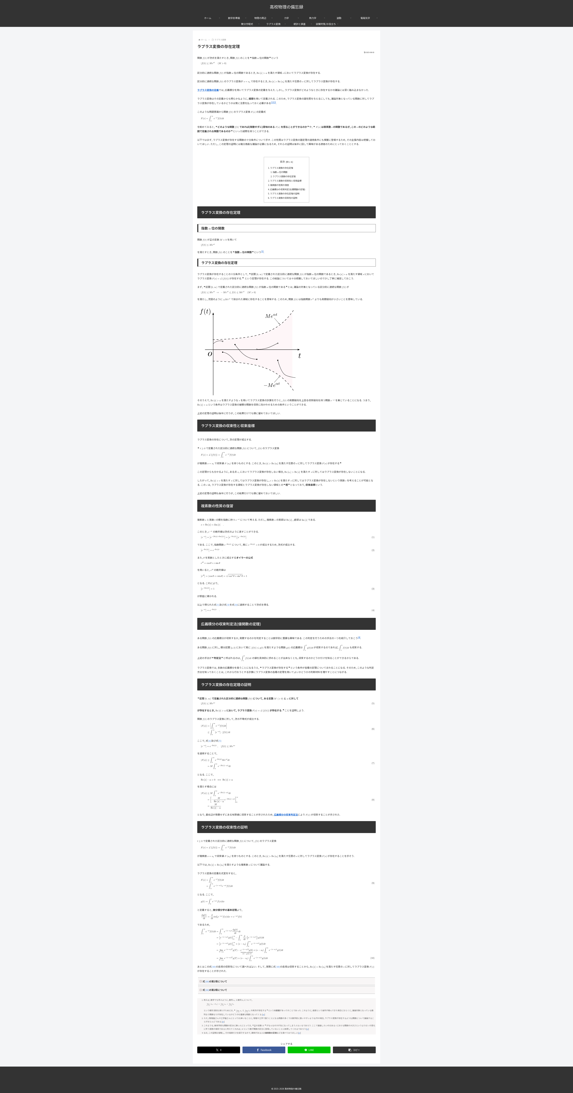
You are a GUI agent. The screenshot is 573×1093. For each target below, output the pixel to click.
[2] (274, 102)
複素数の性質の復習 (279, 184)
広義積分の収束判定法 (286, 814)
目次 (282, 161)
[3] (262, 251)
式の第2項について (214, 990)
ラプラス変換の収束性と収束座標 (285, 180)
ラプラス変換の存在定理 (281, 167)
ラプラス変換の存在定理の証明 (284, 193)
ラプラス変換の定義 (208, 90)
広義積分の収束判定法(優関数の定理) (287, 189)
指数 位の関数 (280, 172)
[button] (354, 1050)
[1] (272, 102)
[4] (359, 637)
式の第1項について (214, 982)
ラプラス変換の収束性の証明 (283, 197)
